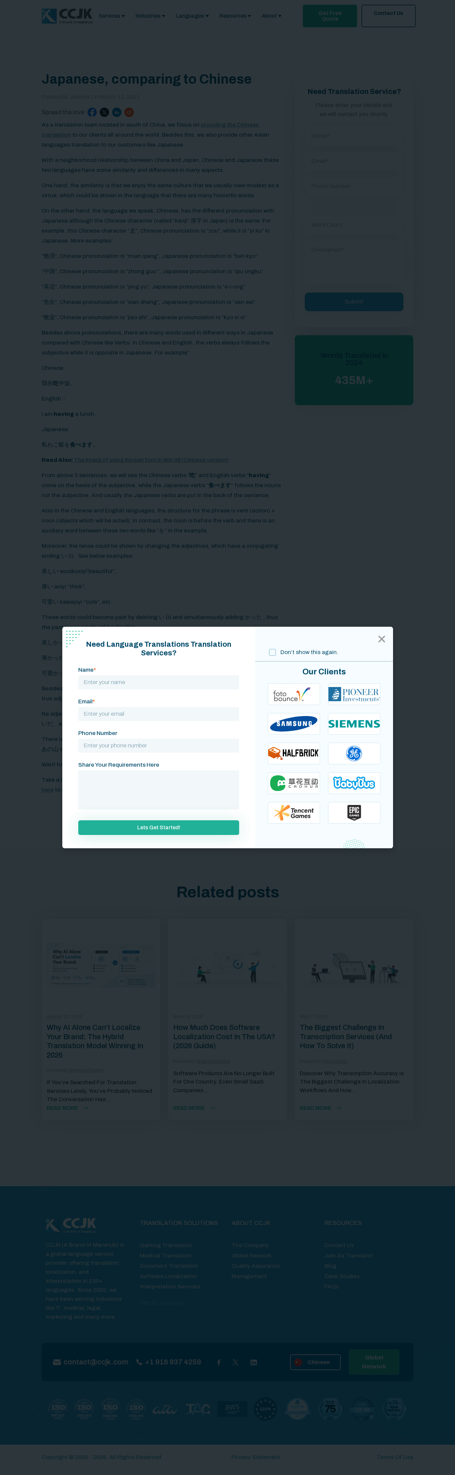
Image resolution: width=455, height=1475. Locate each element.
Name (87, 670)
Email (86, 701)
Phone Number (97, 733)
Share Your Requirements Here (118, 765)
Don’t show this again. (308, 652)
